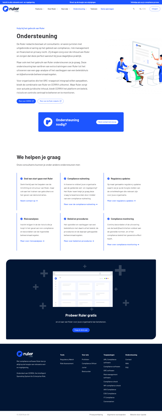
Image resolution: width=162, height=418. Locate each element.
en (144, 9)
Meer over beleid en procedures (78, 241)
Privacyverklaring (96, 414)
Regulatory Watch (67, 359)
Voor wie (64, 9)
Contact (128, 359)
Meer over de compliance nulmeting (79, 204)
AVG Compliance (110, 389)
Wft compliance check (112, 385)
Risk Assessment (67, 363)
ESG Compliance (110, 393)
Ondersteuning (79, 9)
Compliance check (111, 381)
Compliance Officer (89, 363)
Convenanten (109, 401)
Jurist (84, 367)
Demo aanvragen (107, 9)
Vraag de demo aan (81, 330)
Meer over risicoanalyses (31, 241)
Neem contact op (27, 200)
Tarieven (93, 9)
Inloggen (155, 9)
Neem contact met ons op (107, 122)
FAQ (126, 367)
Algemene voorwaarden (116, 414)
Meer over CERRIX (25, 101)
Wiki (127, 363)
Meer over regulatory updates (120, 200)
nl (141, 9)
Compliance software (112, 366)
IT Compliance (109, 397)
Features (38, 9)
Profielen (85, 359)
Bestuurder (86, 371)
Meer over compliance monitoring (122, 244)
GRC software (109, 370)
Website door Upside (138, 414)
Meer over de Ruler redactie (49, 101)
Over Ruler (52, 9)
